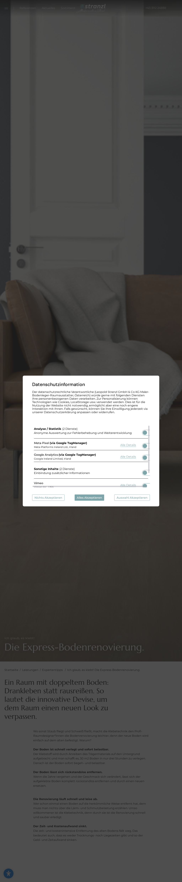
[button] (145, 433)
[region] (91, 456)
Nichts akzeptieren (48, 497)
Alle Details (128, 444)
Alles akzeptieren (89, 497)
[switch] (145, 431)
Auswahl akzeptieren (132, 497)
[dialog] (91, 441)
